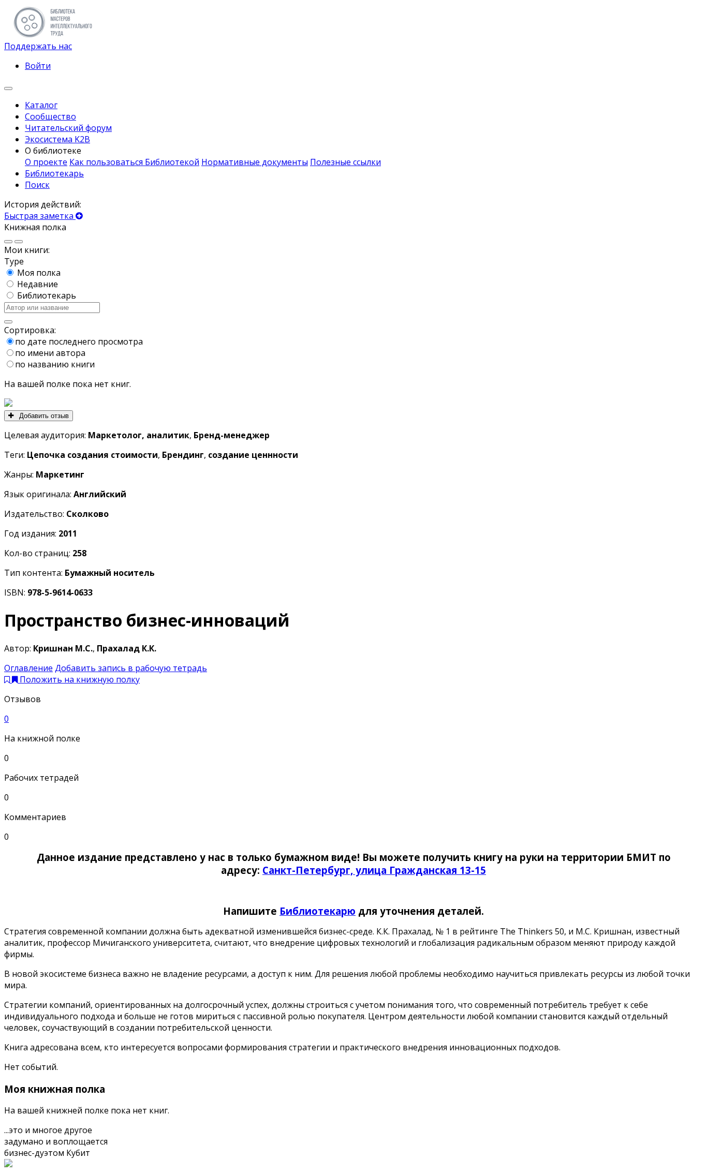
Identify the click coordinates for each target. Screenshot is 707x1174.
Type (14, 261)
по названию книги (55, 364)
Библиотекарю (317, 910)
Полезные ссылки (345, 162)
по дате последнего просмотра (79, 341)
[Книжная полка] (8, 88)
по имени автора (50, 353)
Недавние (37, 284)
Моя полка (39, 272)
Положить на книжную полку (80, 679)
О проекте (46, 162)
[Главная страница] (52, 34)
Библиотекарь (46, 295)
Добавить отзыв (43, 416)
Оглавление (28, 668)
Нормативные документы (254, 162)
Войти (38, 65)
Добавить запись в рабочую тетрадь (131, 668)
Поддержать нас (38, 46)
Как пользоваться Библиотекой (134, 162)
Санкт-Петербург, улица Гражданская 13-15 (374, 870)
